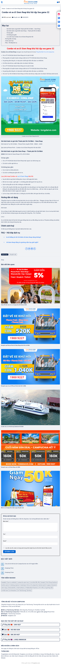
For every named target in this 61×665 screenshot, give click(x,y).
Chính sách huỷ (9, 40)
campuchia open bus (23, 582)
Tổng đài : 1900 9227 (12, 624)
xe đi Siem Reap (22, 176)
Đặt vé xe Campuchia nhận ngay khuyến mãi (12, 507)
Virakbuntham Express (31, 587)
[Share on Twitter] (29, 248)
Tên (4, 534)
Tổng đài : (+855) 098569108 (14, 639)
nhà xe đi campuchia (32, 585)
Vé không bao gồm (12, 34)
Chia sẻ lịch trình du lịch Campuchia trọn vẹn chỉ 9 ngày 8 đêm (21, 563)
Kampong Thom (9, 568)
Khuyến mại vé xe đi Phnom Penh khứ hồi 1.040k (13, 386)
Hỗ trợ (37, 648)
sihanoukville (11, 587)
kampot (43, 582)
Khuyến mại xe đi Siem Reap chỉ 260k (10, 467)
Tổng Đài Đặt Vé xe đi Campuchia (45, 52)
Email (5, 541)
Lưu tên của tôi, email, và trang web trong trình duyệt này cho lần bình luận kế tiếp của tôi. (28, 548)
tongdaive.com (12, 615)
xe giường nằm (49, 587)
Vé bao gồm (10, 32)
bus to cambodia (12, 582)
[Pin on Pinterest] (32, 248)
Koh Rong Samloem (51, 582)
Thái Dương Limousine (14, 613)
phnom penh (42, 585)
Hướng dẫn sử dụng (10, 38)
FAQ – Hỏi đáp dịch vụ (11, 42)
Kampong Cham (9, 572)
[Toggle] (4, 237)
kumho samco (5, 585)
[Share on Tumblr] (34, 248)
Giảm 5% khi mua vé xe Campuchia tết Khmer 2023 (14, 304)
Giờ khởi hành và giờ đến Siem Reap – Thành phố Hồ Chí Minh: (24, 30)
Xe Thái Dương (21, 590)
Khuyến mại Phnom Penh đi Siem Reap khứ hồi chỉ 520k (15, 345)
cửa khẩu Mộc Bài (35, 582)
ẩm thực (29, 590)
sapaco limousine (51, 585)
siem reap (4, 587)
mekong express (14, 585)
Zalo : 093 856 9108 (11, 629)
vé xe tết (41, 587)
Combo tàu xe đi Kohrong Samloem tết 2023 (12, 426)
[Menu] (2, 2)
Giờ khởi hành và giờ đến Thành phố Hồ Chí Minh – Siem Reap (23, 28)
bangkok (4, 582)
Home (3, 8)
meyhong (22, 585)
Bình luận (6, 521)
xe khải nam (5, 590)
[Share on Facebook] (26, 248)
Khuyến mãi (16, 17)
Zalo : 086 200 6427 (11, 634)
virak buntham (20, 587)
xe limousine (12, 590)
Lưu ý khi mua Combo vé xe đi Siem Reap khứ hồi (20, 36)
